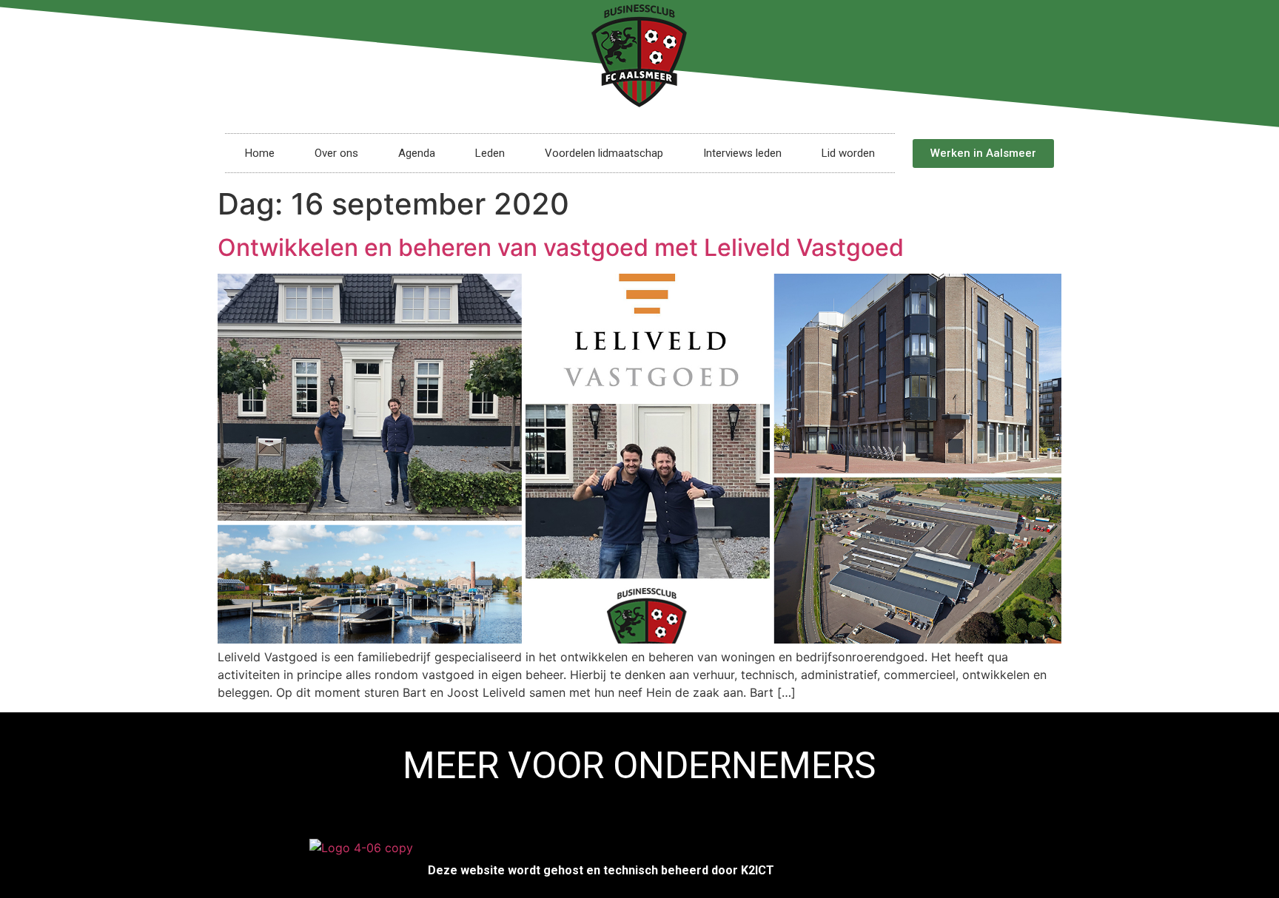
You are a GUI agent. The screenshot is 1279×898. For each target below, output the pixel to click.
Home (260, 153)
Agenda (416, 153)
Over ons (336, 153)
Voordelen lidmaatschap (604, 153)
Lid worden (848, 153)
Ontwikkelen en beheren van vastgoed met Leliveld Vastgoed (561, 247)
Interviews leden (742, 153)
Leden (490, 153)
